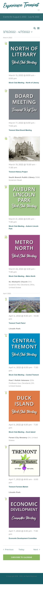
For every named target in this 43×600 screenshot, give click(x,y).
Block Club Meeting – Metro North (22, 276)
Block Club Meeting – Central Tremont (24, 375)
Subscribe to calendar (21, 557)
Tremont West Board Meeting (20, 130)
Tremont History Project (18, 172)
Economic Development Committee (23, 538)
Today (21, 549)
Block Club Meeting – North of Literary (24, 82)
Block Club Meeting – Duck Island (22, 432)
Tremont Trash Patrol (17, 323)
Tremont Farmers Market (18, 486)
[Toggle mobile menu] (39, 10)
